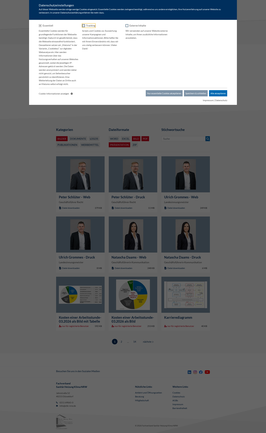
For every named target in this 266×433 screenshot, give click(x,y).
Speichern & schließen (195, 93)
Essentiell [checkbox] (48, 25)
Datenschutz (221, 100)
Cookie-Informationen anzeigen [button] (54, 93)
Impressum (208, 100)
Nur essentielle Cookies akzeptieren (164, 93)
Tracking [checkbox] (90, 25)
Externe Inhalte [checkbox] (137, 25)
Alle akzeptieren (218, 93)
